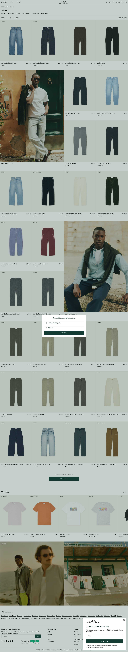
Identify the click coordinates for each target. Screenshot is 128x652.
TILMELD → (104, 641)
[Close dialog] (124, 620)
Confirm (64, 332)
